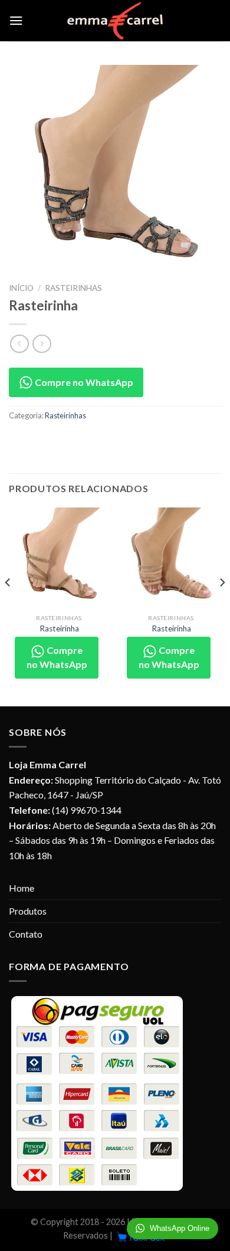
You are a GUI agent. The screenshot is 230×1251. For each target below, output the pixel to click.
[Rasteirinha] (59, 557)
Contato (25, 933)
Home (21, 887)
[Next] (222, 605)
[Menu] (16, 20)
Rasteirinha (59, 628)
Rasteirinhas (73, 288)
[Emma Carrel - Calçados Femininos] (115, 20)
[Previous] (8, 605)
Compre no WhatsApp (83, 382)
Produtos (28, 910)
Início (21, 288)
